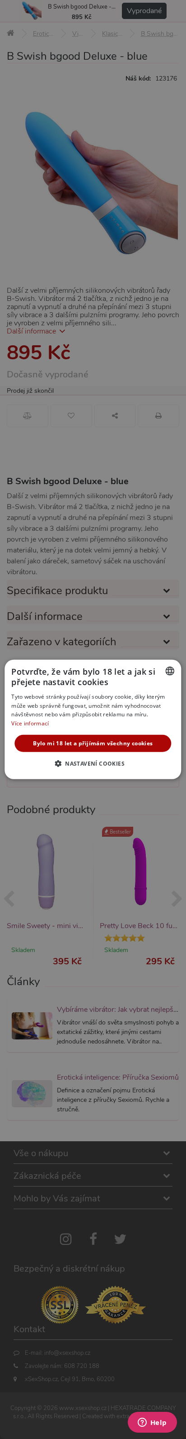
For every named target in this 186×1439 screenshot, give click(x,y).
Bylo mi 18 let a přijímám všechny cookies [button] (93, 743)
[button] (93, 763)
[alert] (93, 719)
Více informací (30, 723)
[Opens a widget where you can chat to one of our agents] (152, 1423)
